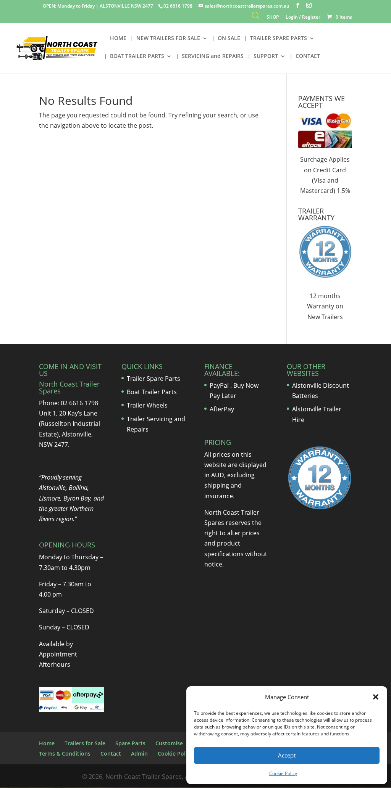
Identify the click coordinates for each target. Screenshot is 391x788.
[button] (376, 697)
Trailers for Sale (85, 743)
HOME (118, 38)
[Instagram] (309, 5)
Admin (139, 753)
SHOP (273, 17)
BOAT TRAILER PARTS (137, 56)
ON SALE (229, 38)
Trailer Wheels (147, 405)
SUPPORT (266, 56)
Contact (110, 753)
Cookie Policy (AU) (181, 753)
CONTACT (308, 56)
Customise (169, 743)
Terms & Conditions (64, 753)
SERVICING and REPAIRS (213, 56)
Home (47, 743)
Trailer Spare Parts (153, 378)
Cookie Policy (283, 773)
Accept (287, 755)
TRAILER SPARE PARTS (278, 38)
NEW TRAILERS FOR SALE (168, 38)
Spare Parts (130, 743)
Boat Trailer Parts (152, 392)
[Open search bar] (256, 17)
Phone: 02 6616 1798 (68, 403)
